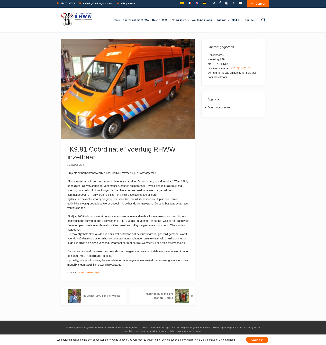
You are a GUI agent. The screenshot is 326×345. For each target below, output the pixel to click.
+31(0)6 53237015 (242, 68)
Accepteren (257, 339)
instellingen (229, 339)
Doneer (261, 3)
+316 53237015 (67, 3)
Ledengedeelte (127, 3)
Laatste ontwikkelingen (89, 272)
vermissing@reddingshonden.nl (97, 3)
